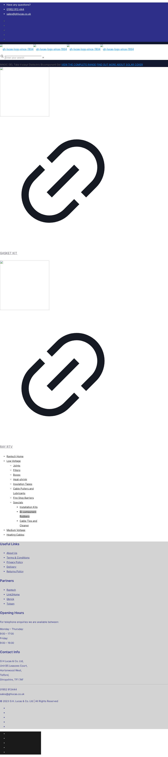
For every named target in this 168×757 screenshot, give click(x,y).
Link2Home (13, 594)
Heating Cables (15, 534)
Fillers (16, 470)
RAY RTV (6, 446)
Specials (18, 502)
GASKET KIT (8, 253)
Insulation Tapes (22, 484)
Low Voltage (14, 461)
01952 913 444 (15, 9)
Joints (16, 465)
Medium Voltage (16, 530)
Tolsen (10, 603)
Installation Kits (29, 507)
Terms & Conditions (18, 557)
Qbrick (10, 599)
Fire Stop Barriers (23, 497)
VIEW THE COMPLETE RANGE (78, 64)
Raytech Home (15, 456)
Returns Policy (15, 571)
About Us (12, 553)
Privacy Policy (15, 562)
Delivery (11, 566)
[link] (43, 57)
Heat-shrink (20, 479)
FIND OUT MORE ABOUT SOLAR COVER (120, 64)
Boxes (16, 474)
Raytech (11, 589)
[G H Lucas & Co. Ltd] (67, 49)
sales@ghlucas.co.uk (19, 13)
